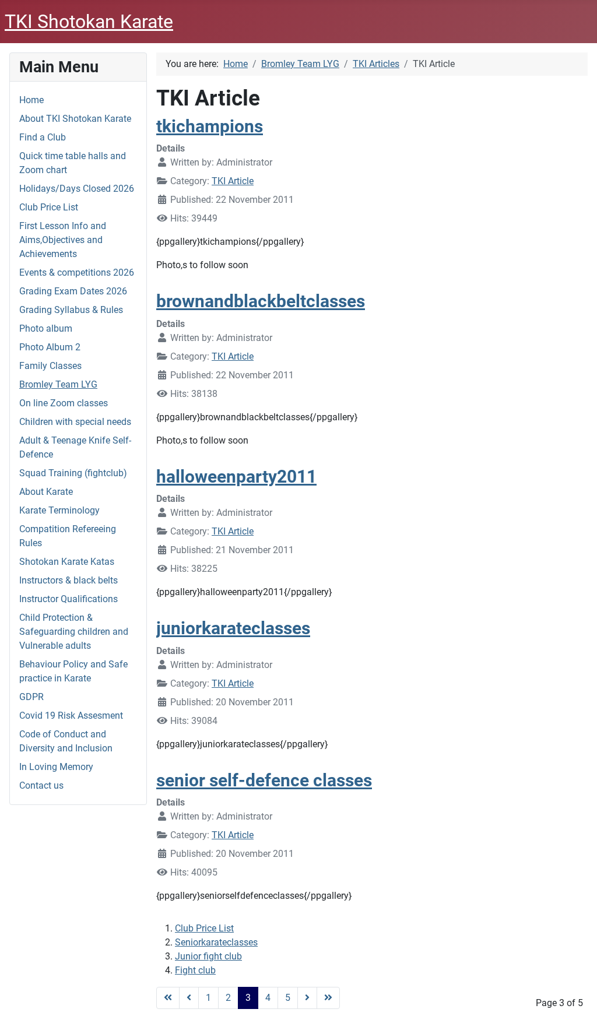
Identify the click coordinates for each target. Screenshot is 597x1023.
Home (31, 100)
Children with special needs (75, 421)
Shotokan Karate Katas (66, 561)
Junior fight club (208, 956)
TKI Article (233, 181)
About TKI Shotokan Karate (75, 118)
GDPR (31, 696)
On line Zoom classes (63, 403)
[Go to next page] (307, 998)
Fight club (195, 970)
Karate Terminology (59, 510)
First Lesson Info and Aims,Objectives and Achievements (62, 239)
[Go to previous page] (189, 998)
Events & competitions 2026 (76, 272)
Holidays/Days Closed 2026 (76, 188)
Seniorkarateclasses (216, 942)
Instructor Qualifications (68, 598)
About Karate (46, 491)
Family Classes (50, 365)
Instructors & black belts (68, 580)
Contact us (41, 785)
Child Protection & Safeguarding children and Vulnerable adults (73, 631)
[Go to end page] (328, 998)
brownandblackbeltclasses (260, 301)
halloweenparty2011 (236, 476)
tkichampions (209, 126)
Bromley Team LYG (58, 384)
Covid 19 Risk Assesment (71, 715)
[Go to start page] (168, 998)
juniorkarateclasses (233, 628)
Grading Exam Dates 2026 (73, 291)
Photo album (45, 328)
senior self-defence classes (264, 780)
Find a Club (42, 137)
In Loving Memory (56, 766)
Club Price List (48, 207)
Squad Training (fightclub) (73, 473)
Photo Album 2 (49, 347)
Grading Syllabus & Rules (71, 309)
